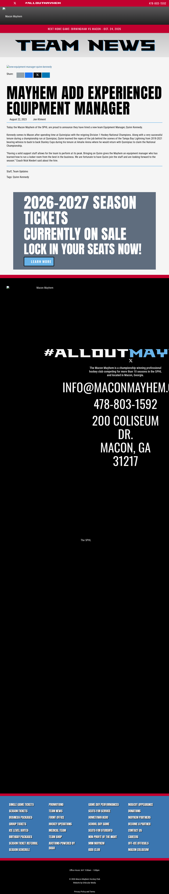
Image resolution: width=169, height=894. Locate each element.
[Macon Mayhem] (44, 409)
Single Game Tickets (21, 804)
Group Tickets (17, 824)
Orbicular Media (89, 882)
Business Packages (20, 817)
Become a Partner (139, 824)
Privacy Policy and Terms (84, 891)
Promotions (56, 804)
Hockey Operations (60, 824)
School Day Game (98, 824)
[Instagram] (4, 3)
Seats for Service (99, 810)
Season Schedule (19, 849)
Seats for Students (100, 830)
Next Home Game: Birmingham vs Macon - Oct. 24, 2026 (84, 29)
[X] (15, 3)
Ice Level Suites (18, 830)
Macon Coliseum (138, 849)
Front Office (56, 817)
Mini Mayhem (96, 843)
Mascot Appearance (140, 804)
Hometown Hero (98, 817)
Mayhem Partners (139, 817)
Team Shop (55, 836)
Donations (134, 810)
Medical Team (57, 830)
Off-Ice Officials (138, 843)
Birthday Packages (20, 836)
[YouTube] (20, 3)
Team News (56, 810)
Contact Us (135, 830)
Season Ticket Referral (23, 843)
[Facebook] (9, 3)
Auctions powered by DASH (62, 845)
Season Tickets (18, 810)
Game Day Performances (103, 804)
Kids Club (94, 849)
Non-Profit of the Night (102, 836)
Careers (133, 836)
